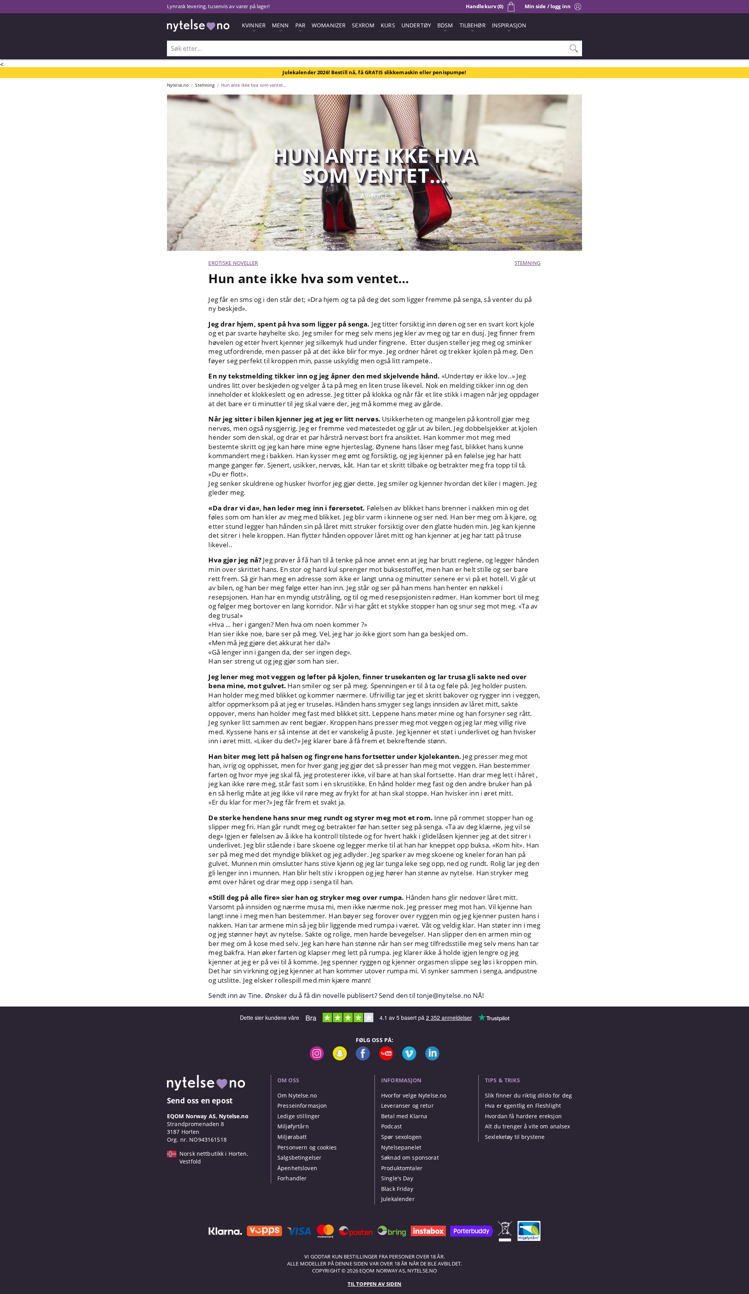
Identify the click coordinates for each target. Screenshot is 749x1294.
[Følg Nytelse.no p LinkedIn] (432, 1058)
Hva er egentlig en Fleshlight (523, 1105)
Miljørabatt (292, 1137)
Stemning (528, 262)
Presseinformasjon (302, 1105)
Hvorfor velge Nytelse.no (413, 1095)
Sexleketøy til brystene (515, 1137)
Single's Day (397, 1178)
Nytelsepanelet (401, 1147)
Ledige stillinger (298, 1116)
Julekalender (398, 1199)
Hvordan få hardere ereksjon (523, 1116)
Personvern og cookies (307, 1147)
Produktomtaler (401, 1168)
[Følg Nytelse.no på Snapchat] (340, 1058)
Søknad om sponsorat (410, 1157)
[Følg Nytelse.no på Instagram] (317, 1058)
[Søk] (574, 48)
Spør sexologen (401, 1137)
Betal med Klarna (404, 1116)
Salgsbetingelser (299, 1157)
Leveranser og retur (407, 1105)
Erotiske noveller (233, 262)
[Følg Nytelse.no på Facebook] (363, 1058)
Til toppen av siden (374, 1283)
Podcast (391, 1126)
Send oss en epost (200, 1100)
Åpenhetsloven (297, 1168)
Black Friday (397, 1188)
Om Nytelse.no (297, 1095)
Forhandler (292, 1178)
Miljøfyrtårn (293, 1126)
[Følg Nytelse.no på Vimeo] (409, 1058)
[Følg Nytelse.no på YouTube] (386, 1058)
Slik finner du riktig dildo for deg (528, 1095)
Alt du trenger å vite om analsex (527, 1126)
